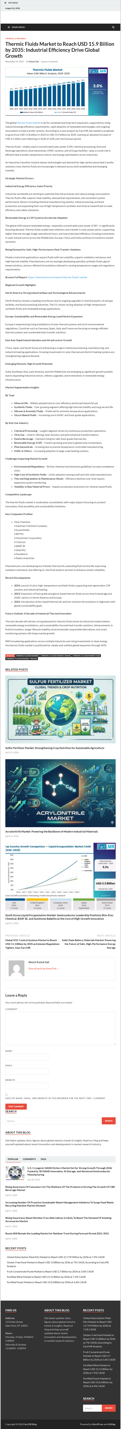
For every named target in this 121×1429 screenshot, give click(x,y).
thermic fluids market (28, 122)
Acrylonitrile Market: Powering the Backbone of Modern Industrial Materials (51, 831)
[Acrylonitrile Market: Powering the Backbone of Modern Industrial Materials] (60, 827)
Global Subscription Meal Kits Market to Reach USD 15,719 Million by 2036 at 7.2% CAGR (56, 1256)
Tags (43, 1159)
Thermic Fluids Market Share (56, 655)
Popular (13, 1159)
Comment (12, 1009)
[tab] (12, 1159)
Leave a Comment (49, 61)
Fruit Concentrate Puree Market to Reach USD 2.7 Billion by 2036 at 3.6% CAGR (50, 1271)
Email (9, 1065)
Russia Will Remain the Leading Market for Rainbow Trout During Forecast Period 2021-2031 (57, 1233)
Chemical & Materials (15, 38)
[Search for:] (60, 1120)
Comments (29, 1159)
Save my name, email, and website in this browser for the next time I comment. (55, 1098)
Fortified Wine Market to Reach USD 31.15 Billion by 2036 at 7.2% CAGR (46, 1276)
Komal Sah (34, 61)
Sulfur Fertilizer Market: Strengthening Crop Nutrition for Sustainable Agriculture (54, 748)
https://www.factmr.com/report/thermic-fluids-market (57, 277)
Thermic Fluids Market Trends (21, 658)
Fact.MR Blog (30, 1424)
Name (9, 1051)
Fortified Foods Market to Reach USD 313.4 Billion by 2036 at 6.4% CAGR (46, 1282)
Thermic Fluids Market (27, 655)
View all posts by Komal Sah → (44, 968)
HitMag (111, 1424)
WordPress (97, 1424)
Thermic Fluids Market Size (86, 655)
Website (10, 1080)
